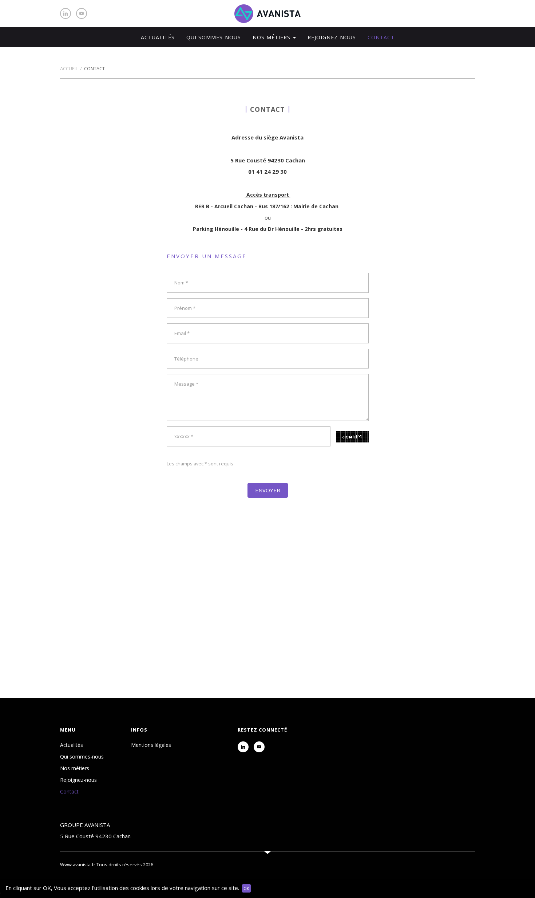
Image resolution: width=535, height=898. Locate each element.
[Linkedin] (65, 13)
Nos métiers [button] (272, 37)
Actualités (158, 37)
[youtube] (81, 13)
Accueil (69, 68)
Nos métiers (74, 768)
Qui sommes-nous (213, 37)
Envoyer (267, 490)
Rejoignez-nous (332, 37)
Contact (381, 37)
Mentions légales (151, 744)
